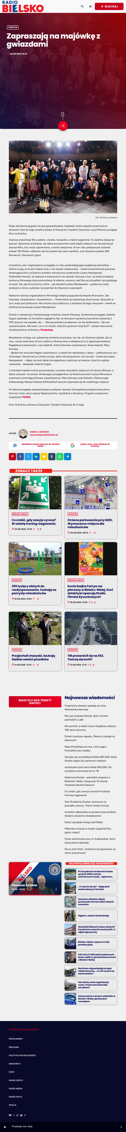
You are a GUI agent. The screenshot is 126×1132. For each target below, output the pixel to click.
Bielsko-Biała (20, 514)
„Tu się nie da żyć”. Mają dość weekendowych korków (94, 888)
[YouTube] (10, 1115)
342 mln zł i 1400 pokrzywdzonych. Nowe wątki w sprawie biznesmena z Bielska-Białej (97, 957)
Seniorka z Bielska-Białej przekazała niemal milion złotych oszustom (96, 902)
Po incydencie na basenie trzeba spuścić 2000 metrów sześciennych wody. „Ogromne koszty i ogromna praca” (95, 875)
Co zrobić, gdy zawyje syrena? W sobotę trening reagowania (34, 522)
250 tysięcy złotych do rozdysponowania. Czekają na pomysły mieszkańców (34, 589)
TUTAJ (26, 397)
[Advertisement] (63, 84)
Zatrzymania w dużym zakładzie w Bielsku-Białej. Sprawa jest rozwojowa (96, 999)
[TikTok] (17, 1115)
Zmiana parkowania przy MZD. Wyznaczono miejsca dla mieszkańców (90, 523)
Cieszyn (12, 27)
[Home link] (23, 6)
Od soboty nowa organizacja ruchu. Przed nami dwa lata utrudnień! (93, 985)
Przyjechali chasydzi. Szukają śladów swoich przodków (33, 658)
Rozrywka (18, 879)
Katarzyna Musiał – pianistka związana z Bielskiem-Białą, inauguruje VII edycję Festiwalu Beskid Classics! (87, 781)
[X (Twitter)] (14, 1115)
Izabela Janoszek (39, 432)
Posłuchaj (47, 329)
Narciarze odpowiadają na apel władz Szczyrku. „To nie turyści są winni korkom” (96, 971)
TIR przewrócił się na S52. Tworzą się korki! (86, 658)
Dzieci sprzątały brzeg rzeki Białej (84, 822)
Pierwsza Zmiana (24, 885)
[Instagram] (21, 1115)
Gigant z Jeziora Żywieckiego (93, 915)
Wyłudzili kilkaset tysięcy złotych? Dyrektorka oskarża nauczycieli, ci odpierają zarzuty (96, 929)
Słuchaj (109, 6)
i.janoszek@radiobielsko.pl (44, 435)
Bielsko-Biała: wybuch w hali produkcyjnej (93, 943)
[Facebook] (25, 1115)
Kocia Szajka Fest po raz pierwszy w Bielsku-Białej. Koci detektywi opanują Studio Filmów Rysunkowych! (90, 591)
